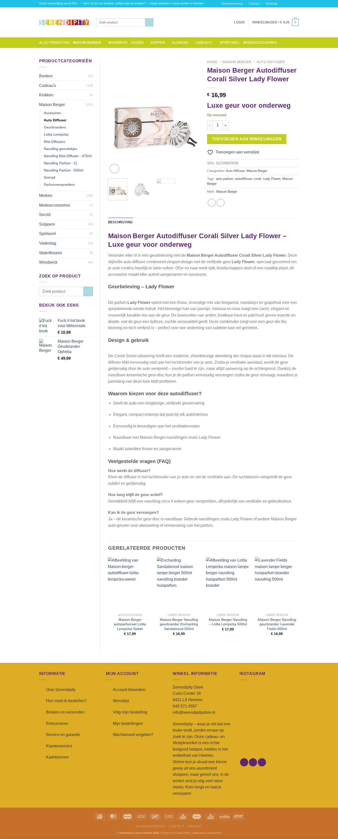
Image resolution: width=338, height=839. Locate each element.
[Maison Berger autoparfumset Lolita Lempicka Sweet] (130, 584)
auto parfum (224, 179)
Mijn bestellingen (128, 723)
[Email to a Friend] (221, 203)
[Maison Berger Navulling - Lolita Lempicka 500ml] (228, 584)
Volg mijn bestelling (130, 712)
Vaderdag (47, 243)
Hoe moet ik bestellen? (66, 701)
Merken (45, 195)
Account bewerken (129, 690)
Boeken (46, 76)
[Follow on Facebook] (282, 3)
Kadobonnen (57, 757)
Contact (254, 3)
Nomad (49, 177)
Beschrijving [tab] (120, 222)
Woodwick (117, 42)
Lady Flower (271, 179)
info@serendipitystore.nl (194, 712)
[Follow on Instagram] (287, 3)
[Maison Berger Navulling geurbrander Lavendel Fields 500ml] (277, 584)
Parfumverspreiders (59, 185)
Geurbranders (55, 127)
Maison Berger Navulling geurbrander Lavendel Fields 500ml (277, 624)
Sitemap (271, 3)
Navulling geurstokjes (60, 149)
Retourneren (57, 723)
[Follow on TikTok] (291, 3)
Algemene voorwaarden (207, 832)
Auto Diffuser (55, 120)
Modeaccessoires (260, 42)
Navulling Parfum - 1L (61, 163)
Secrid (137, 42)
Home (212, 62)
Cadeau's (47, 86)
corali (257, 179)
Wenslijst (121, 701)
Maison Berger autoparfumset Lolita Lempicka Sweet (130, 624)
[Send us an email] (296, 3)
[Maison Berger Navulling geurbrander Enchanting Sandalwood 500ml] (179, 584)
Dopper (158, 42)
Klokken (180, 42)
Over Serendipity (60, 690)
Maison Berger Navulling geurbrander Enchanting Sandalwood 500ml (179, 624)
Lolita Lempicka (56, 134)
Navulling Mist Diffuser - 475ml (68, 156)
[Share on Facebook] (212, 203)
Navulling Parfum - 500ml (63, 170)
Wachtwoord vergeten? (133, 735)
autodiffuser (243, 179)
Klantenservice (232, 3)
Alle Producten (54, 42)
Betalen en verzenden (65, 712)
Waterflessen (50, 253)
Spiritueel (230, 42)
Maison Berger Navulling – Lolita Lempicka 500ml (228, 622)
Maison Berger (87, 42)
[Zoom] (114, 168)
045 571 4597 (185, 706)
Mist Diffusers (54, 142)
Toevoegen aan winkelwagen (247, 139)
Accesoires (52, 113)
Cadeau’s (204, 42)
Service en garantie (63, 735)
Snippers (47, 224)
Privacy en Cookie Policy (176, 832)
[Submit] (149, 22)
